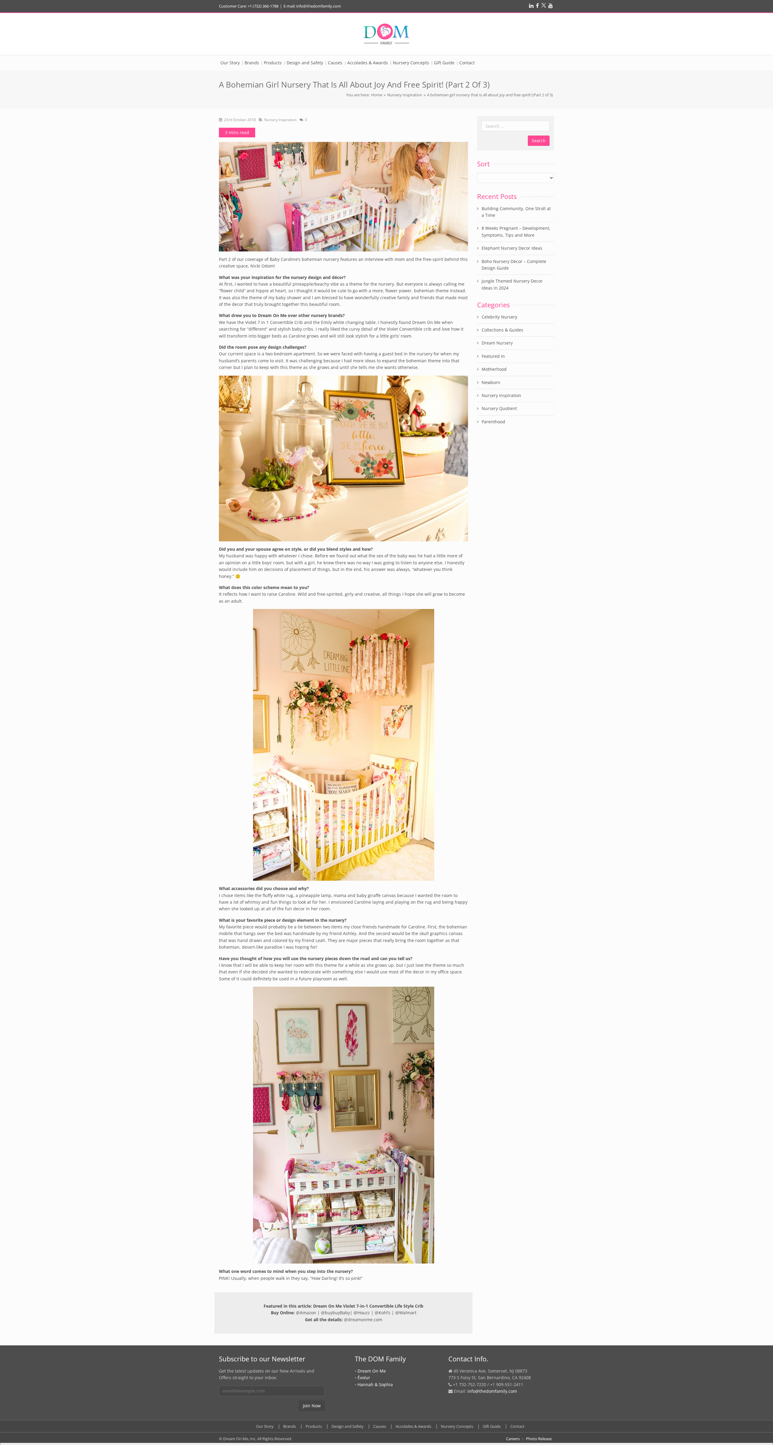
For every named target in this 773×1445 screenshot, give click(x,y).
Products (314, 1426)
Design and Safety (348, 1426)
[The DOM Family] (386, 34)
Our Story (265, 1426)
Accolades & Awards (413, 1426)
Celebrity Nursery (499, 317)
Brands (289, 1426)
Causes (379, 1426)
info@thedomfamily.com (492, 1391)
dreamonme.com (365, 1319)
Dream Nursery (497, 343)
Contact (517, 1426)
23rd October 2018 (240, 119)
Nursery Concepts (457, 1426)
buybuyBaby (337, 1312)
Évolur (364, 1377)
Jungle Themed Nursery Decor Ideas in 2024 (512, 284)
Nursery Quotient (499, 408)
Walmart (407, 1312)
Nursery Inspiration (404, 95)
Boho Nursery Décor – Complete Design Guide (514, 264)
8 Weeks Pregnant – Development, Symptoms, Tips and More (516, 231)
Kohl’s (384, 1312)
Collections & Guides (502, 330)
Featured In (493, 356)
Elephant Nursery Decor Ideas (512, 248)
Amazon (308, 1312)
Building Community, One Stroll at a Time (516, 212)
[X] (543, 5)
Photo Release (539, 1438)
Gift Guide (492, 1426)
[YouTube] (550, 5)
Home (376, 95)
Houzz (364, 1312)
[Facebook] (537, 5)
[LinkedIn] (531, 5)
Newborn (491, 382)
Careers (513, 1438)
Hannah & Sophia (375, 1384)
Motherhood (494, 369)
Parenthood (493, 422)
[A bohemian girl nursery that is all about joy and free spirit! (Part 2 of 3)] (343, 196)
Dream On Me (372, 1371)
